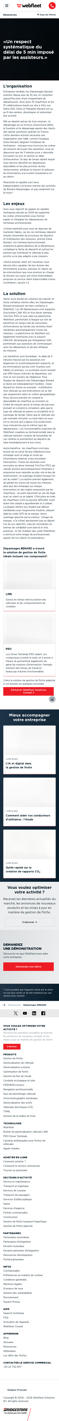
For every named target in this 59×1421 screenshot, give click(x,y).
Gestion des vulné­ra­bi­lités (17, 1293)
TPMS (6, 1111)
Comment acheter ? (14, 1161)
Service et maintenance (16, 1181)
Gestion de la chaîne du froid (19, 1116)
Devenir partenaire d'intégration (21, 1250)
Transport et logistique (16, 1186)
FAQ (5, 1317)
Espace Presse (11, 1302)
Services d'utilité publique (17, 1199)
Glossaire (8, 1342)
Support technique (13, 1313)
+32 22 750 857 (12, 1367)
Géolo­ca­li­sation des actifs (17, 1102)
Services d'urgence (14, 1208)
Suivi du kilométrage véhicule (19, 1094)
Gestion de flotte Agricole (18, 1226)
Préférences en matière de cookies (23, 1275)
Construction (10, 1217)
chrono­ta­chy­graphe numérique (20, 1098)
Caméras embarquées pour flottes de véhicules (24, 1142)
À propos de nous (13, 1288)
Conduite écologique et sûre (19, 1080)
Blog (6, 1337)
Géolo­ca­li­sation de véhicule (18, 1063)
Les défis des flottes (15, 1355)
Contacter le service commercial (21, 1166)
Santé (6, 1204)
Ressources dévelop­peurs (17, 1255)
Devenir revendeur (13, 1246)
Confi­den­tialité (11, 1270)
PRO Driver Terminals (15, 1136)
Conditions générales (15, 1279)
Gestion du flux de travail (17, 1076)
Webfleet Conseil (13, 1326)
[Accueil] (5, 1005)
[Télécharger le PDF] (52, 699)
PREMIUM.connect (13, 1085)
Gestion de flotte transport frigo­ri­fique (25, 1221)
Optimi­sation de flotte (15, 1071)
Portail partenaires (13, 1259)
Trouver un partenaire (15, 1170)
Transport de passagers (16, 1195)
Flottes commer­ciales (15, 1212)
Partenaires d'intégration (17, 1241)
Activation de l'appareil (16, 1322)
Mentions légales (12, 1284)
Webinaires (9, 1351)
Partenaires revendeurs (16, 1237)
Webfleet (8, 1127)
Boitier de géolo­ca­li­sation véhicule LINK (25, 1131)
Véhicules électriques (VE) (18, 1107)
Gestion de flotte (13, 1058)
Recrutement (10, 1297)
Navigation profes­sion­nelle (18, 1089)
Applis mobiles (11, 1148)
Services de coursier (14, 1190)
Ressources (14, 1005)
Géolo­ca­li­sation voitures (16, 1067)
